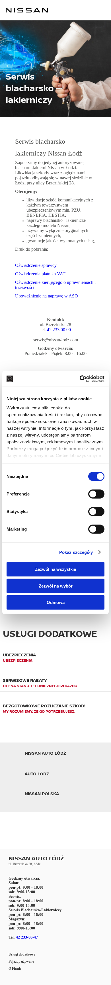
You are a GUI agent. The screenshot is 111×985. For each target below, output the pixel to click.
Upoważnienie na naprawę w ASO (46, 295)
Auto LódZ (37, 774)
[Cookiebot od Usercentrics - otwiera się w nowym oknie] (79, 378)
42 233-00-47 (27, 937)
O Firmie (15, 969)
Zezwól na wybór (56, 585)
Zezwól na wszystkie (55, 569)
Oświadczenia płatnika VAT (40, 273)
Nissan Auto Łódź (45, 753)
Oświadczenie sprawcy (36, 265)
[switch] (96, 494)
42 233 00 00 (59, 329)
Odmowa (56, 602)
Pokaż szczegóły (76, 552)
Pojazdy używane (21, 961)
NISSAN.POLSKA (42, 794)
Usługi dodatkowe (22, 954)
